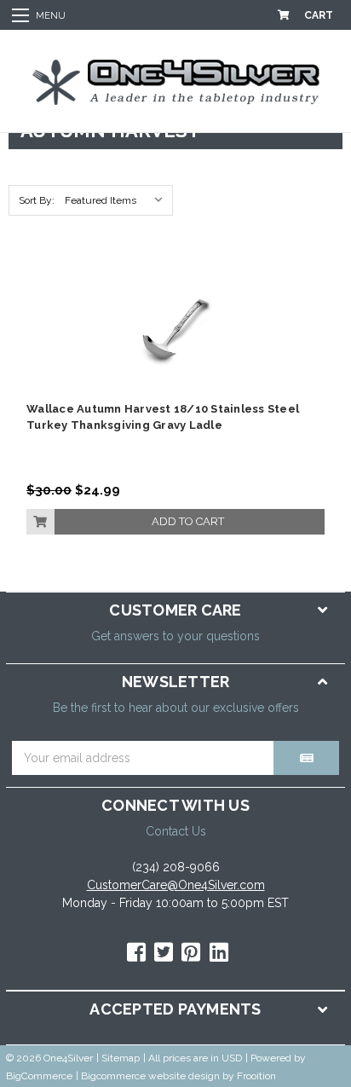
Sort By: (37, 200)
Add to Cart (188, 521)
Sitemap (120, 1058)
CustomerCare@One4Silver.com (176, 885)
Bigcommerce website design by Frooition (178, 1076)
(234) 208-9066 (176, 867)
